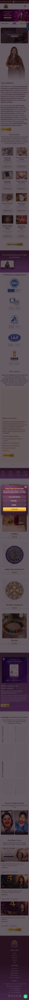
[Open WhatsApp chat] (25, 996)
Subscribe (14, 509)
